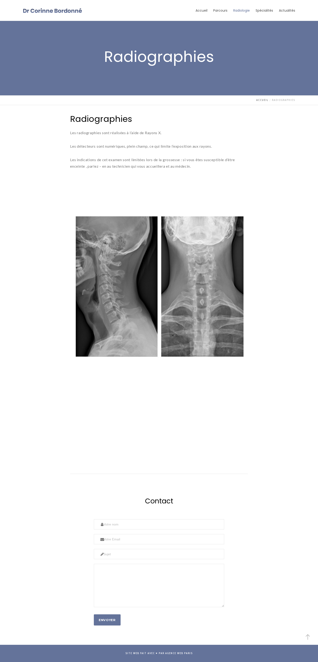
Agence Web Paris (179, 653)
